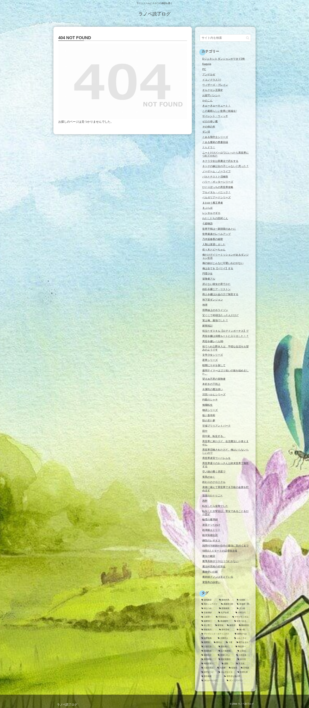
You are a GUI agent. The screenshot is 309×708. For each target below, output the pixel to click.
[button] (247, 38)
